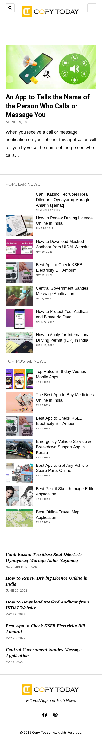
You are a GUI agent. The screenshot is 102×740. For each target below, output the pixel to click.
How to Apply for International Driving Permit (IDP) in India (63, 337)
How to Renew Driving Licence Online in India (64, 221)
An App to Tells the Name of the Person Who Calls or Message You (48, 106)
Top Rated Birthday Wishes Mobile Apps (61, 374)
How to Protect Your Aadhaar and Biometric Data (62, 314)
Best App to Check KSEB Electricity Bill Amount (59, 267)
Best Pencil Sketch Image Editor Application (66, 491)
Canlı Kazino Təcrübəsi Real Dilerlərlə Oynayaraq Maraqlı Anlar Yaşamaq (62, 200)
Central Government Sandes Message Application (62, 291)
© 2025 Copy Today (35, 732)
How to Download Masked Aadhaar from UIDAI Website (63, 244)
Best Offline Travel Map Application (57, 515)
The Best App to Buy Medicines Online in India (65, 397)
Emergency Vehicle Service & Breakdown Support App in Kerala (63, 447)
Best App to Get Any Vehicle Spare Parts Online (62, 468)
